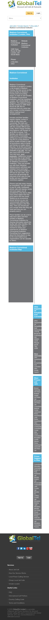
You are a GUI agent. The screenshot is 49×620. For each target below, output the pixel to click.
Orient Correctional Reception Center (38, 436)
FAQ (10, 592)
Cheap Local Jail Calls (17, 580)
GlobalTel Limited (19, 609)
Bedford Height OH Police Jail (37, 396)
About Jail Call (14, 569)
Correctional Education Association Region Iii (38, 467)
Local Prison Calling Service (19, 577)
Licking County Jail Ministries (37, 498)
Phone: (13, 59)
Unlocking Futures (37, 526)
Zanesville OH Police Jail (37, 448)
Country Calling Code (16, 599)
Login (38, 13)
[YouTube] (31, 548)
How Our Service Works (17, 573)
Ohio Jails (34, 26)
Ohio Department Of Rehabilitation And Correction (38, 362)
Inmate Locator (14, 584)
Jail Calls (13, 26)
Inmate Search (23, 26)
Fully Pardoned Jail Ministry (37, 474)
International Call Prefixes (18, 596)
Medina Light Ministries (37, 505)
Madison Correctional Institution (15, 43)
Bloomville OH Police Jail (37, 402)
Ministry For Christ (37, 509)
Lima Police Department (37, 419)
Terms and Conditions (16, 603)
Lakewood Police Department (37, 413)
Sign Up (29, 13)
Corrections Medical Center (37, 408)
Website (24, 41)
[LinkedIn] (24, 548)
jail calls (21, 150)
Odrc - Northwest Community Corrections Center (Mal (37, 427)
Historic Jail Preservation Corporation (38, 481)
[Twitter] (21, 548)
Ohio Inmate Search (36, 370)
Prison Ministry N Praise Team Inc (37, 515)
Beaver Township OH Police (37, 390)
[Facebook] (18, 548)
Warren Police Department (37, 443)
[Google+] (27, 548)
